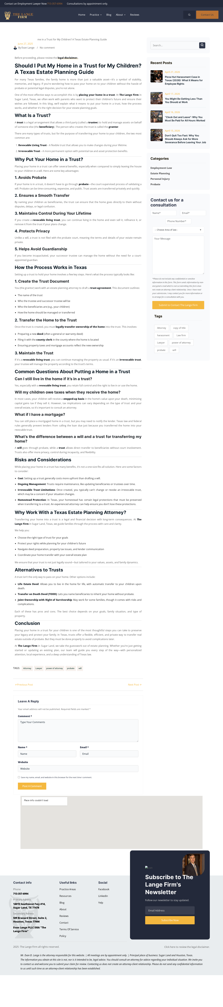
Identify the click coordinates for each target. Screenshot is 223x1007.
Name (22, 747)
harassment (163, 335)
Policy (62, 936)
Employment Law (161, 168)
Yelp (100, 902)
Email (84, 747)
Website (23, 762)
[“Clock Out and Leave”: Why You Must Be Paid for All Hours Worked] (156, 116)
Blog (108, 14)
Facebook (103, 889)
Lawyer (38, 668)
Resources (65, 896)
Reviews (134, 14)
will (80, 668)
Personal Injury (160, 179)
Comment (25, 716)
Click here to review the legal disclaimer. (187, 947)
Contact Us (207, 14)
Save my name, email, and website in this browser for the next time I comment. (56, 777)
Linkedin (103, 896)
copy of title (179, 327)
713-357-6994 (54, 3)
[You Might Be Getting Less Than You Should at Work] (156, 98)
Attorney (27, 668)
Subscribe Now (170, 920)
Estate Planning (160, 173)
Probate (155, 184)
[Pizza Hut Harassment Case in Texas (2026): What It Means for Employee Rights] (156, 76)
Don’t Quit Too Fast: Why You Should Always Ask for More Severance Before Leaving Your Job (185, 139)
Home (81, 14)
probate (70, 668)
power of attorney (54, 668)
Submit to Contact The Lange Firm (178, 305)
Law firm (181, 335)
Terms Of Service (69, 929)
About (62, 909)
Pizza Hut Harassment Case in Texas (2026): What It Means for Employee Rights (184, 80)
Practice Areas (67, 889)
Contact (63, 922)
